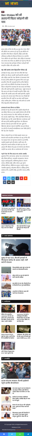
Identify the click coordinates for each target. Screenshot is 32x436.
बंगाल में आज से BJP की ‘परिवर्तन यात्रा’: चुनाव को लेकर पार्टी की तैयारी (21, 406)
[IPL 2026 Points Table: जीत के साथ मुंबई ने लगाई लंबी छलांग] (24, 203)
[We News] (11, 4)
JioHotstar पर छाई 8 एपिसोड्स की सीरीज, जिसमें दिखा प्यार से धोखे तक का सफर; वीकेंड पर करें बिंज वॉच (23, 317)
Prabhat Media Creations (23, 430)
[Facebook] (4, 178)
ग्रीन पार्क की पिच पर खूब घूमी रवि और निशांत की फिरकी (23, 227)
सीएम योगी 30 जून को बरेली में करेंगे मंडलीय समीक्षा (20, 276)
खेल (3, 12)
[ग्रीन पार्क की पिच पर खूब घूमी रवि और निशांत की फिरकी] (24, 220)
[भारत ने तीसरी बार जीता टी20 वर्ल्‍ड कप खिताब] (8, 220)
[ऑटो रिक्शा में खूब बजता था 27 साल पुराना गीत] (8, 346)
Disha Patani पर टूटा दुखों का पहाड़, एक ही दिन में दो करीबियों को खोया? (8, 336)
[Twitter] (9, 178)
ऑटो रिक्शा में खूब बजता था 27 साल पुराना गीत (7, 352)
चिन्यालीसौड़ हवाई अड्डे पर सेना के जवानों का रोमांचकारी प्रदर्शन (21, 268)
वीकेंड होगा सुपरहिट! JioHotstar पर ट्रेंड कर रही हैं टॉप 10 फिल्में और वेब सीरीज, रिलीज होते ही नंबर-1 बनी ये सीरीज (7, 317)
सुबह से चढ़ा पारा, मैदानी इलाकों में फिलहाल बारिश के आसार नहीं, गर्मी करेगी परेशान (14, 260)
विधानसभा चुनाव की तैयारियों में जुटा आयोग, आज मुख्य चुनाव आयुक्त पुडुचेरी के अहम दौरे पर (20, 414)
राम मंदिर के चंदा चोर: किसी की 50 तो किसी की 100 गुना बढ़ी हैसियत (21, 284)
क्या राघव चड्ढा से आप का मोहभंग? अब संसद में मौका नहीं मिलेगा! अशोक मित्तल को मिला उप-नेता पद (21, 390)
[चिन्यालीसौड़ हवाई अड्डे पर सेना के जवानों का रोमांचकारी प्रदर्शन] (6, 270)
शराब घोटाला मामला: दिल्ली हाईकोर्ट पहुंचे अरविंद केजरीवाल (15, 382)
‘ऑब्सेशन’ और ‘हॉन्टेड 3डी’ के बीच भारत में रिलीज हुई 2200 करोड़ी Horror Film (24, 336)
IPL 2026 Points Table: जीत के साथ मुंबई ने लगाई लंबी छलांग (23, 210)
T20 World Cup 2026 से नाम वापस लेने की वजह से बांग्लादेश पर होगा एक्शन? (8, 210)
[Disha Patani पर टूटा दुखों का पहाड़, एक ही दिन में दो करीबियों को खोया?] (8, 329)
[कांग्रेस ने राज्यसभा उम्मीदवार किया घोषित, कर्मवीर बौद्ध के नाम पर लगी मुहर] (6, 399)
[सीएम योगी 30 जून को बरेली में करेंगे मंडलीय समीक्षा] (6, 278)
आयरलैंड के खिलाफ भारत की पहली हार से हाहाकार (20, 292)
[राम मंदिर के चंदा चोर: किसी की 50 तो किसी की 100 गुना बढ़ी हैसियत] (6, 286)
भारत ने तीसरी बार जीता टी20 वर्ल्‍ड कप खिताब (7, 227)
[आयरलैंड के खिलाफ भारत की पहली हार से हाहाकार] (6, 294)
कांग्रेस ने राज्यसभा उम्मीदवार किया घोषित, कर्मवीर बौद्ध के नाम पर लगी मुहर (21, 398)
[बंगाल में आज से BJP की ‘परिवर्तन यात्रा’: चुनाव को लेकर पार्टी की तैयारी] (6, 407)
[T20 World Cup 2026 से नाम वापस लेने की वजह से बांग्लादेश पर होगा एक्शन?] (8, 203)
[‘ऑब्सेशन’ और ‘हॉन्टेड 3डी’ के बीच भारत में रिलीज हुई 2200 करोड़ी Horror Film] (24, 329)
